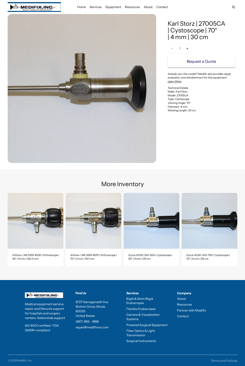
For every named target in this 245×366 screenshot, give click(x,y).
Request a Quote (201, 61)
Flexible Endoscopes (141, 309)
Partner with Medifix (191, 310)
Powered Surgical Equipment (146, 325)
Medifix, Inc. (24, 360)
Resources (184, 304)
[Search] (233, 7)
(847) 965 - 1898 (87, 321)
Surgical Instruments (141, 341)
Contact (183, 316)
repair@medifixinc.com (92, 327)
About (181, 299)
